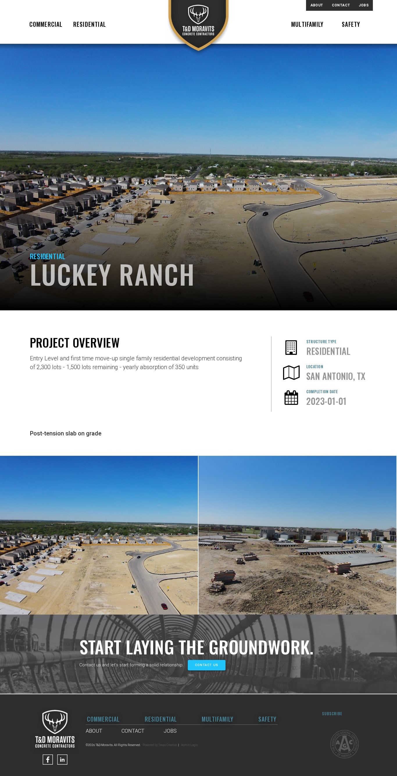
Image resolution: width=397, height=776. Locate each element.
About (316, 5)
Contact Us (206, 665)
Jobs (364, 5)
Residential (89, 24)
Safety (351, 24)
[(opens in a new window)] (47, 759)
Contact (341, 5)
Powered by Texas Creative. (160, 745)
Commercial (46, 24)
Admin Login (189, 745)
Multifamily (307, 24)
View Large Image (99, 535)
